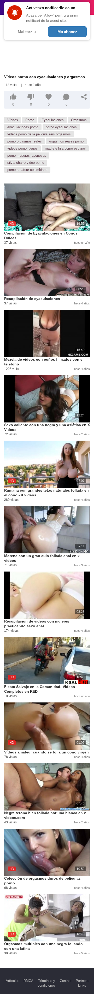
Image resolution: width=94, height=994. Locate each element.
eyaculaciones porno (22, 127)
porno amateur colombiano (27, 170)
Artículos (12, 981)
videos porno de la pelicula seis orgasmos (39, 134)
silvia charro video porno (25, 163)
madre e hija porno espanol (65, 148)
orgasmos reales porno (66, 141)
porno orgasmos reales (24, 141)
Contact (66, 981)
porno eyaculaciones (61, 127)
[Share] (84, 97)
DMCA (28, 981)
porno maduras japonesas (26, 155)
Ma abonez (67, 31)
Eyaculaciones (53, 120)
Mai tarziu (27, 31)
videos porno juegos (22, 148)
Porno (29, 120)
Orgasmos (79, 120)
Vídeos (12, 120)
